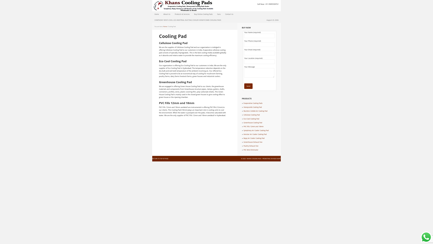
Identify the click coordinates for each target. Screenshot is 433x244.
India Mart (277, 159)
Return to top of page (160, 159)
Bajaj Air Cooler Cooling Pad (254, 138)
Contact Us (229, 14)
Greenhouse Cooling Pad (253, 123)
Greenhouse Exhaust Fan (253, 142)
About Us (166, 14)
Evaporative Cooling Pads (253, 103)
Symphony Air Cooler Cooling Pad (256, 130)
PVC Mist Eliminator (251, 150)
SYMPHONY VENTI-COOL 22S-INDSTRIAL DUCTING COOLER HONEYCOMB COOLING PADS (187, 20)
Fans (218, 14)
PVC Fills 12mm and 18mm (254, 126)
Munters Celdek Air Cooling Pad (255, 111)
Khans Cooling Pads (254, 159)
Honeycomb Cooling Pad (253, 107)
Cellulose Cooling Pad (252, 115)
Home (156, 14)
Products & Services (181, 14)
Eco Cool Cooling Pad (251, 119)
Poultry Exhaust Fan (251, 146)
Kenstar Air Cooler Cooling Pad (255, 134)
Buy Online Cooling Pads (203, 14)
